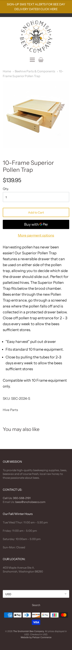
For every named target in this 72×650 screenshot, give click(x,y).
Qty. (6, 189)
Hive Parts (10, 410)
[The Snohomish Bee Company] (36, 36)
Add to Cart (36, 212)
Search (36, 605)
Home (7, 71)
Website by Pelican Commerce (36, 637)
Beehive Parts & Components (35, 71)
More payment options (36, 235)
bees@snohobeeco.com (30, 502)
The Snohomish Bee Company (28, 631)
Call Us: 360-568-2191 (17, 498)
